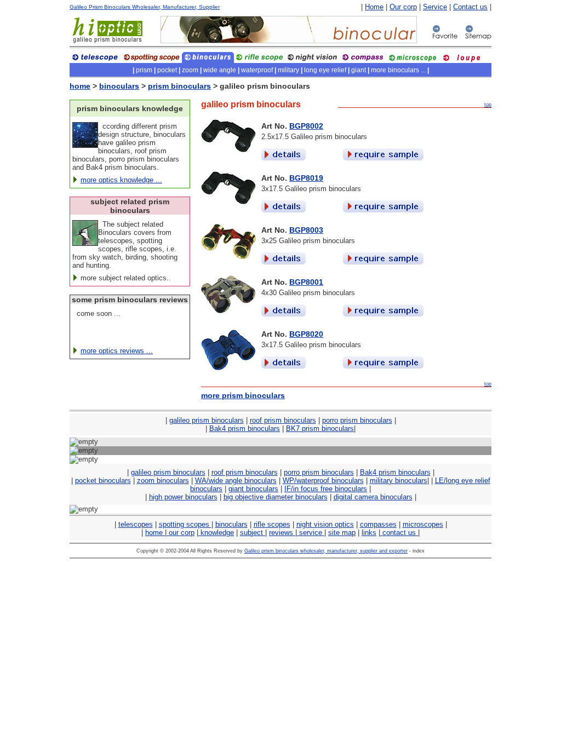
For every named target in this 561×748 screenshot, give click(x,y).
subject (252, 532)
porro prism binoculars (357, 420)
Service (435, 7)
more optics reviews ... (117, 351)
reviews (282, 532)
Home (374, 7)
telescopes (135, 524)
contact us (399, 532)
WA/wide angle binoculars (236, 480)
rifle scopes (272, 524)
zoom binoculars (163, 480)
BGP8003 (306, 230)
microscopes (423, 524)
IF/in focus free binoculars (325, 489)
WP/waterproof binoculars (323, 480)
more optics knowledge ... (121, 180)
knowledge (216, 532)
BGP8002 (306, 126)
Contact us (470, 7)
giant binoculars (253, 489)
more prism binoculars (243, 395)
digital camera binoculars (373, 497)
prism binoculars (179, 86)
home (80, 86)
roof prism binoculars (283, 420)
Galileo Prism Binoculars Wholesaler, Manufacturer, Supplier (145, 7)
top (487, 104)
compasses (378, 524)
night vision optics (325, 524)
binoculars (119, 86)
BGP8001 (306, 282)
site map (342, 532)
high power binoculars (183, 497)
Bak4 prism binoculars (244, 428)
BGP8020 (306, 334)
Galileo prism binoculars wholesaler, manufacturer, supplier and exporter (326, 551)
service (310, 532)
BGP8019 (306, 178)
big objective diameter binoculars (276, 497)
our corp (180, 532)
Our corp (403, 7)
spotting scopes (185, 524)
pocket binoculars (103, 480)
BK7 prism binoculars (320, 428)
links (369, 532)
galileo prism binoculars (206, 420)
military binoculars (398, 480)
